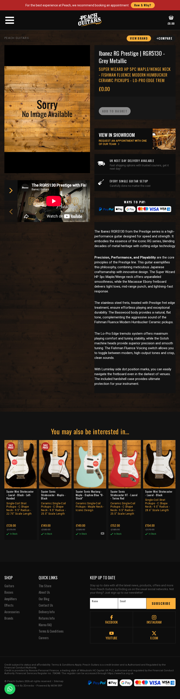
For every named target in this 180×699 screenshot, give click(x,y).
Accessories (12, 612)
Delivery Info (47, 612)
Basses (8, 592)
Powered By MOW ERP (49, 685)
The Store (45, 586)
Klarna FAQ (45, 625)
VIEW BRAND (139, 38)
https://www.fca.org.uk (120, 673)
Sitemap (58, 681)
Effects (8, 605)
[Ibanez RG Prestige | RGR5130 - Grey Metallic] (47, 109)
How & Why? (142, 5)
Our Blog (44, 599)
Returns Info (47, 618)
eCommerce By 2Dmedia (19, 685)
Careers (44, 638)
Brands (8, 618)
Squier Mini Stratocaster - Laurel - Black (158, 501)
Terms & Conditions (51, 631)
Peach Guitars (16, 38)
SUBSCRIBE (161, 603)
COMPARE (165, 38)
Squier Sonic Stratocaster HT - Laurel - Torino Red (123, 502)
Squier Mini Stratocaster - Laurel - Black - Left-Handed (20, 502)
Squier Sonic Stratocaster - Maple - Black (53, 502)
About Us (44, 592)
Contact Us (46, 605)
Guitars (9, 586)
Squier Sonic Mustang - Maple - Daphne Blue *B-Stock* (90, 501)
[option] (55, 201)
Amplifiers (10, 599)
